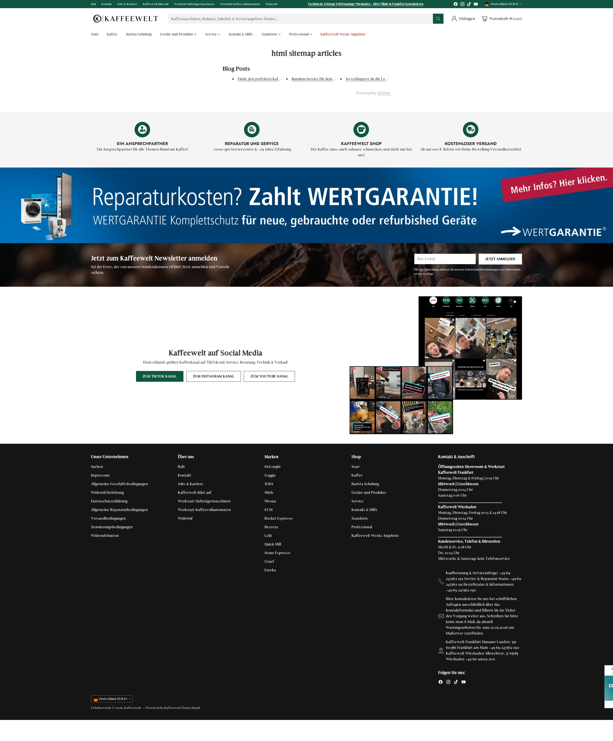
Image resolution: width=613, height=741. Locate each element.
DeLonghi (272, 466)
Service (357, 501)
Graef (269, 561)
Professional (362, 527)
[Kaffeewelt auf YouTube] (475, 5)
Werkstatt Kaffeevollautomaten (204, 509)
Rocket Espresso (278, 518)
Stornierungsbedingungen (112, 527)
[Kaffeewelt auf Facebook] (455, 5)
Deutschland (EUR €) (505, 4)
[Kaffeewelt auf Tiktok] (469, 5)
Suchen (97, 466)
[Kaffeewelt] (125, 18)
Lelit (268, 535)
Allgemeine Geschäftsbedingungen (119, 484)
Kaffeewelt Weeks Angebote (375, 535)
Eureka (270, 570)
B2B (181, 466)
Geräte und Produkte (369, 492)
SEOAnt (383, 93)
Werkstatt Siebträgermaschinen (204, 501)
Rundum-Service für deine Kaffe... (319, 79)
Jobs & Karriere (190, 484)
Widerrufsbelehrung (107, 492)
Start (356, 466)
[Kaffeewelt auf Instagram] (462, 5)
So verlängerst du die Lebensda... (373, 79)
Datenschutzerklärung (109, 501)
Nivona (270, 501)
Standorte (360, 518)
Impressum (100, 475)
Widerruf (185, 518)
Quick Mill (273, 544)
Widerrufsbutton (105, 535)
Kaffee (357, 475)
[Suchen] (438, 19)
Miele (269, 492)
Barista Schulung (365, 484)
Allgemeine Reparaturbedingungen (119, 509)
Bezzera (271, 527)
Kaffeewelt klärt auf (194, 492)
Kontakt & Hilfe (364, 509)
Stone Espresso (277, 552)
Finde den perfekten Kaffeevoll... (265, 79)
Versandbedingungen (108, 518)
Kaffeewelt (132, 708)
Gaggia (270, 475)
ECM (268, 509)
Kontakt (184, 475)
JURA (269, 484)
